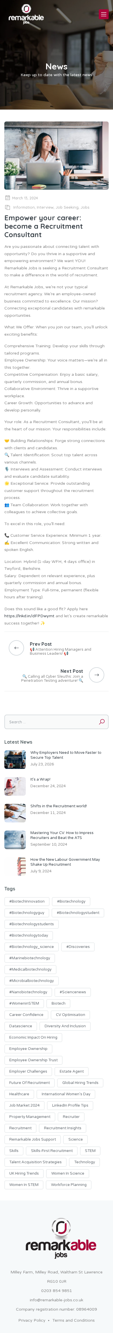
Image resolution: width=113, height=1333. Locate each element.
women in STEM (24, 1184)
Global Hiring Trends (80, 1082)
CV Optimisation (70, 1014)
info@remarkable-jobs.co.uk (56, 1300)
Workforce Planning (69, 1184)
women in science (67, 1173)
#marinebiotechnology (29, 958)
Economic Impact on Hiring (33, 1037)
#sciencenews (73, 992)
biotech (58, 1003)
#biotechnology (71, 901)
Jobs (85, 207)
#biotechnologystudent (78, 912)
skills (14, 1150)
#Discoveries (78, 946)
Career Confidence (26, 1014)
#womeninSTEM (24, 1003)
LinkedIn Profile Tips (70, 1105)
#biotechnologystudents (31, 924)
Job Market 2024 (24, 1105)
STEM (90, 1150)
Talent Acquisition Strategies (35, 1162)
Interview (45, 207)
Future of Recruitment (29, 1082)
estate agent (72, 1071)
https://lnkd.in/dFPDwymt (29, 615)
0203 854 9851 (56, 1290)
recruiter (71, 1116)
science (75, 1139)
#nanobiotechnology (28, 992)
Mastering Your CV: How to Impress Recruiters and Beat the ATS (62, 835)
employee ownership (28, 1048)
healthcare (19, 1094)
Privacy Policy (31, 1320)
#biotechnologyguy (26, 912)
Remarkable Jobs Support (32, 1139)
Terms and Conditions (73, 1320)
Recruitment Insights (62, 1128)
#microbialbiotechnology (31, 980)
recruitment (20, 1128)
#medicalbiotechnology (30, 969)
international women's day (66, 1094)
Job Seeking (67, 207)
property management (29, 1116)
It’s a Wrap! (40, 779)
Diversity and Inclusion (65, 1026)
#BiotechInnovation (27, 901)
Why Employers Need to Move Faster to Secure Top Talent (65, 755)
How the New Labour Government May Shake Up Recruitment (65, 862)
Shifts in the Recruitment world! (58, 806)
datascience (20, 1026)
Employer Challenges (28, 1071)
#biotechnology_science (31, 946)
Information (24, 207)
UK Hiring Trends (24, 1173)
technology (84, 1162)
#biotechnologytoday (28, 935)
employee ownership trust (33, 1060)
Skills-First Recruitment (52, 1150)
